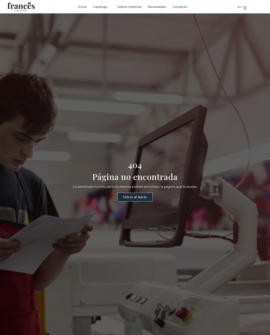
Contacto (180, 7)
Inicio (82, 7)
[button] (253, 7)
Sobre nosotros (129, 7)
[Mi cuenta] (259, 7)
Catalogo (100, 7)
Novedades (157, 7)
